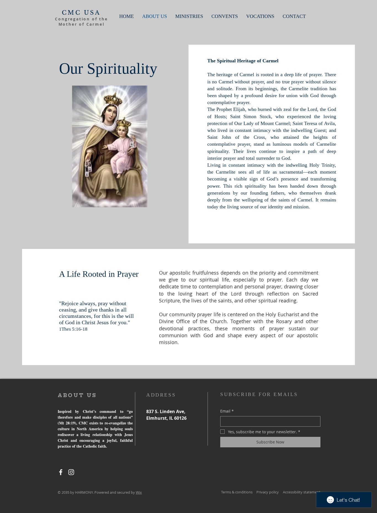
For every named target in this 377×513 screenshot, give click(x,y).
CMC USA (81, 12)
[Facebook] (61, 472)
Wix (139, 492)
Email (227, 411)
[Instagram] (71, 472)
